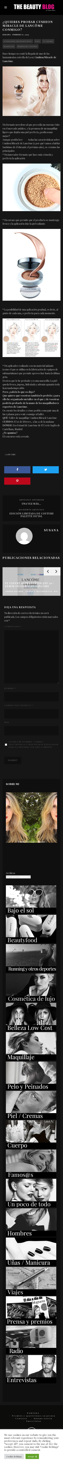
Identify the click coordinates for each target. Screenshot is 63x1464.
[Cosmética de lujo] (31, 1000)
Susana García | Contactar (31, 841)
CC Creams (48, 41)
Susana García (43, 1418)
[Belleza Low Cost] (31, 1030)
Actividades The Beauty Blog (18, 41)
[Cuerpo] (31, 1147)
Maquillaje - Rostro (27, 46)
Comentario (13, 626)
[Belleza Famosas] (31, 1176)
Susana (7, 34)
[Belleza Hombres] (31, 1235)
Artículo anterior (31, 500)
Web (6, 722)
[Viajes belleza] (31, 1294)
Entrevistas (33, 1421)
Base (37, 41)
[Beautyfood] (31, 942)
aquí (25, 139)
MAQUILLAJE (9, 46)
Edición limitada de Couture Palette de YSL (31, 515)
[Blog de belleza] (31, 1206)
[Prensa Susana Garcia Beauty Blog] (31, 1323)
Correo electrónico (18, 705)
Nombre (10, 688)
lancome (10, 454)
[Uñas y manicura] (31, 1265)
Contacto (21, 1418)
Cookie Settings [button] (14, 1456)
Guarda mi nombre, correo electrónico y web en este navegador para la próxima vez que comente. (33, 744)
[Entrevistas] (31, 1382)
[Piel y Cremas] (31, 1118)
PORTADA (33, 1413)
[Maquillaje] (31, 1059)
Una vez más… (31, 503)
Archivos (10, 873)
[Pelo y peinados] (31, 1088)
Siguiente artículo (31, 509)
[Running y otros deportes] (31, 971)
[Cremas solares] (31, 912)
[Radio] (31, 1353)
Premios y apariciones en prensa (33, 1416)
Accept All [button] (32, 1456)
